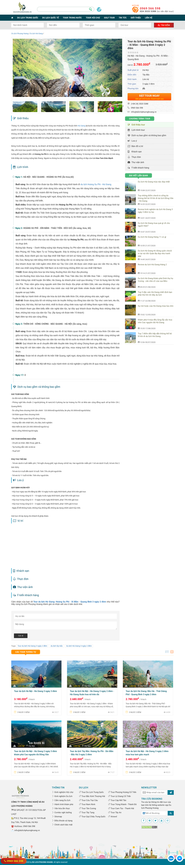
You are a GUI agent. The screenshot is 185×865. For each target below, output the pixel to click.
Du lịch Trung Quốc (27, 18)
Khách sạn (136, 151)
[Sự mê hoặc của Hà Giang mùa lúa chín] (131, 310)
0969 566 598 (150, 8)
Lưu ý (133, 141)
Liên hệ (148, 18)
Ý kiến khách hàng (139, 167)
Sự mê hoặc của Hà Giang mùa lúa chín (155, 306)
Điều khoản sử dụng (63, 820)
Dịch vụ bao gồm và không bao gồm (148, 135)
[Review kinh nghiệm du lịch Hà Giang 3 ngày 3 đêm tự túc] (131, 213)
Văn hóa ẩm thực (62, 808)
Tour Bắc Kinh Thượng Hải (93, 796)
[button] (13, 106)
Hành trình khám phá (63, 804)
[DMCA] (149, 827)
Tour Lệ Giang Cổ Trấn (120, 796)
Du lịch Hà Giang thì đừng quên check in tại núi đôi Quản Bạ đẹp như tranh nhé (155, 253)
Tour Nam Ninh (88, 804)
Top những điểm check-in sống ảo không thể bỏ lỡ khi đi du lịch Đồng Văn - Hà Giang (155, 198)
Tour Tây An (115, 812)
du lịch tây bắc (57, 646)
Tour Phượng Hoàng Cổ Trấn (123, 792)
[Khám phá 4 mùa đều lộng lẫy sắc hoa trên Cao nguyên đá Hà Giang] (131, 323)
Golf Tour (109, 18)
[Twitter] (155, 820)
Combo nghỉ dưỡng (63, 812)
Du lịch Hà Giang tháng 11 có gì (152, 237)
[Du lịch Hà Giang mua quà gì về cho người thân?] (131, 227)
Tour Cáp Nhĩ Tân (118, 800)
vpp (166, 805)
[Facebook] (143, 820)
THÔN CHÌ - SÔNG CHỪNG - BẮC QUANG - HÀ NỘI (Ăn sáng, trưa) (55, 324)
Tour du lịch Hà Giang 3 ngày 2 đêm (32, 646)
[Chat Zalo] (171, 858)
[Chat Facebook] (180, 858)
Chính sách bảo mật (63, 824)
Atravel (113, 816)
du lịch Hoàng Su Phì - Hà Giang (96, 184)
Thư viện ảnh (137, 162)
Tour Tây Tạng (87, 812)
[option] (25, 107)
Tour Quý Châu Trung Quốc (93, 816)
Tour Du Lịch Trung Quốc (92, 792)
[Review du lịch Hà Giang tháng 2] (131, 268)
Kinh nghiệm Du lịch (63, 796)
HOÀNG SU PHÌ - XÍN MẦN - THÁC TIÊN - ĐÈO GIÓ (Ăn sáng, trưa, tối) (57, 228)
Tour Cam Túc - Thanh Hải (122, 808)
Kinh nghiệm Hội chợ (63, 792)
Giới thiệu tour (137, 124)
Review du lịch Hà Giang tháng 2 (152, 264)
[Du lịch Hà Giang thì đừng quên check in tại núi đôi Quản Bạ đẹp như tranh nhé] (131, 254)
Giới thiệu (136, 18)
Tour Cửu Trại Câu (89, 800)
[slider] (133, 52)
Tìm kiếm (165, 25)
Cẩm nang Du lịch (62, 800)
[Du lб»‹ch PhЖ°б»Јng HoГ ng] (20, 791)
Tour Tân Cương (88, 808)
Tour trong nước (72, 18)
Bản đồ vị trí (136, 146)
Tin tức (123, 18)
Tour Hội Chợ (93, 18)
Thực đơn (135, 157)
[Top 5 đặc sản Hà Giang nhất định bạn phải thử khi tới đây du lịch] (131, 296)
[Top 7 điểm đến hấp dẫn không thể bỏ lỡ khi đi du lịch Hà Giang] (131, 337)
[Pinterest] (149, 820)
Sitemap (58, 816)
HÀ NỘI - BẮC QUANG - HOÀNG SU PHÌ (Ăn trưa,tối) (48, 177)
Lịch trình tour (137, 130)
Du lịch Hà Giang (36, 33)
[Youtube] (161, 820)
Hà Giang (81, 126)
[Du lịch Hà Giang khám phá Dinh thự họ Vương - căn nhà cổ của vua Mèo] (131, 282)
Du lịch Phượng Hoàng (19, 33)
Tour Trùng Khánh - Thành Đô (123, 804)
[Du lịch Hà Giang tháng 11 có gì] (131, 241)
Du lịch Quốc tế (50, 18)
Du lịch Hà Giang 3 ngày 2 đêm (79, 646)
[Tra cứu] (171, 813)
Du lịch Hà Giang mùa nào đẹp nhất (154, 182)
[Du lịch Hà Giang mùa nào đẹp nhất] (131, 185)
